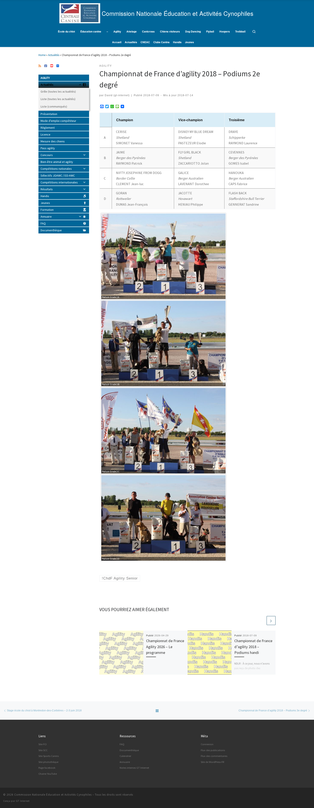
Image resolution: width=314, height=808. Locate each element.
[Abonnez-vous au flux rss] (39, 66)
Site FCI (42, 744)
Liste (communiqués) (54, 106)
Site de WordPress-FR (212, 762)
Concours (47, 155)
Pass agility (48, 148)
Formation (47, 210)
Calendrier (125, 756)
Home (41, 55)
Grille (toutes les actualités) (58, 91)
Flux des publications (213, 750)
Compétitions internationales (59, 182)
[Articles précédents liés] (261, 620)
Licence (45, 134)
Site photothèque (48, 762)
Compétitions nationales (56, 169)
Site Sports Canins (48, 756)
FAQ (43, 223)
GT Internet (23, 800)
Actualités (53, 55)
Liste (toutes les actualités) (58, 99)
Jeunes (45, 203)
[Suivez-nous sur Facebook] (45, 66)
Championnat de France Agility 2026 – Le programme (165, 646)
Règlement (48, 128)
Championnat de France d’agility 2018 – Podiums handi (253, 646)
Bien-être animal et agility (57, 162)
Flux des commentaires (214, 756)
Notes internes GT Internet (134, 767)
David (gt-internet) (117, 95)
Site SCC (42, 750)
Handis (45, 196)
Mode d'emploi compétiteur (58, 121)
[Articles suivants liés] (271, 620)
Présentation (49, 114)
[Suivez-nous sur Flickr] (57, 66)
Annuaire (46, 216)
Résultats (47, 189)
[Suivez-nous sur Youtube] (51, 66)
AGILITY (45, 78)
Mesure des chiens (53, 141)
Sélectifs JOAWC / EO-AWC (58, 175)
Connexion (207, 744)
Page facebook (46, 767)
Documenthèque (51, 230)
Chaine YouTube (47, 773)
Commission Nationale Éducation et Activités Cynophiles (53, 794)
